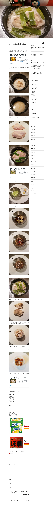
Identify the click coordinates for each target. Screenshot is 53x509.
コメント (10, 468)
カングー (33, 95)
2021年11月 (32, 145)
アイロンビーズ (34, 109)
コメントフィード (33, 193)
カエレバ (27, 425)
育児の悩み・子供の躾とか (35, 117)
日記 (32, 94)
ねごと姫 (12, 3)
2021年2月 (32, 158)
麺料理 (33, 92)
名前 (10, 479)
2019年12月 (32, 178)
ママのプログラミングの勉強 (35, 98)
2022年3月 (32, 139)
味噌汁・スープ (34, 84)
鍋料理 (33, 91)
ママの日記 (33, 99)
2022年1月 (32, 142)
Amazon (27, 428)
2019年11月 (32, 180)
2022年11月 (32, 129)
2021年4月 (32, 155)
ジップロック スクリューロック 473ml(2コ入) (26, 424)
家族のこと (33, 102)
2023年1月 (32, 126)
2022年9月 (32, 132)
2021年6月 (32, 152)
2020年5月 (32, 171)
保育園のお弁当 (34, 113)
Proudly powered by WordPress (12, 507)
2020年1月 (32, 177)
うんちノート (34, 110)
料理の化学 (33, 88)
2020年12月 (32, 161)
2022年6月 (32, 136)
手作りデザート (34, 87)
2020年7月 (32, 168)
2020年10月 (32, 164)
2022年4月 (32, 138)
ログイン (32, 190)
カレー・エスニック (34, 80)
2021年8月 (32, 149)
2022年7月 (32, 135)
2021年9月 (32, 148)
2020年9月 (32, 165)
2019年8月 (32, 184)
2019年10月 (32, 181)
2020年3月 (32, 174)
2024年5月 (32, 123)
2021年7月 (32, 151)
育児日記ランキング (11, 454)
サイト (10, 487)
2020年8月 (32, 167)
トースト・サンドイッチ (35, 81)
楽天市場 (26, 426)
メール (10, 483)
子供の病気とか (34, 114)
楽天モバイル (34, 103)
